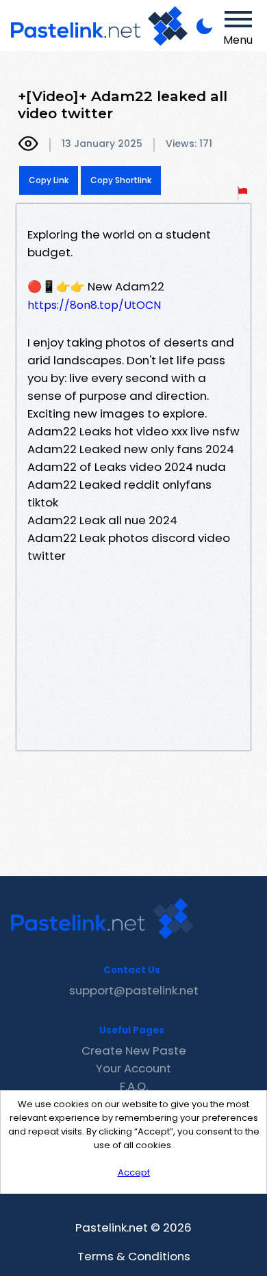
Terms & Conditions (133, 1256)
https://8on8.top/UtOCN (94, 305)
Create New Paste (133, 1050)
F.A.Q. (134, 1086)
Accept (134, 1172)
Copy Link (48, 180)
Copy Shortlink (120, 180)
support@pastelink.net (134, 990)
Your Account (133, 1068)
